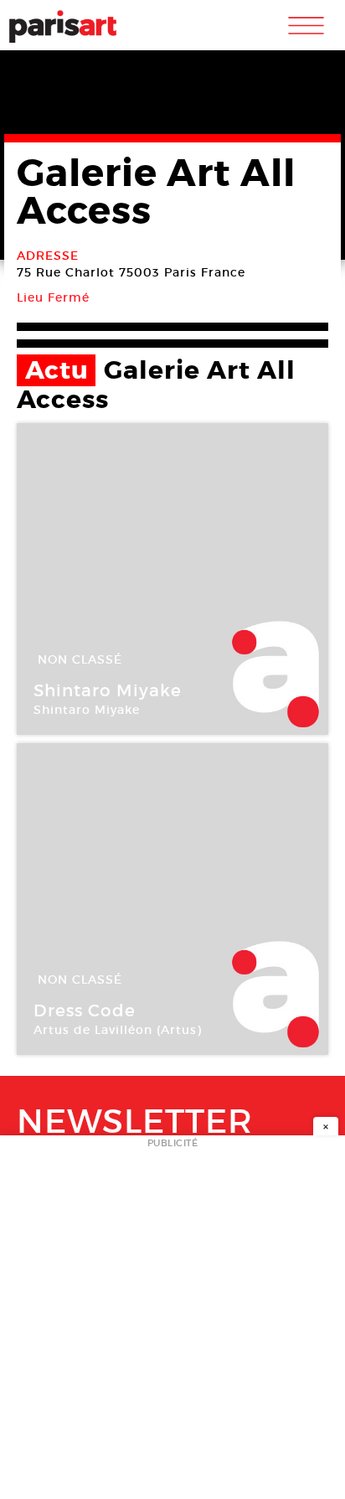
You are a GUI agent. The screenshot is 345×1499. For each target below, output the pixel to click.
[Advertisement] (172, 1322)
